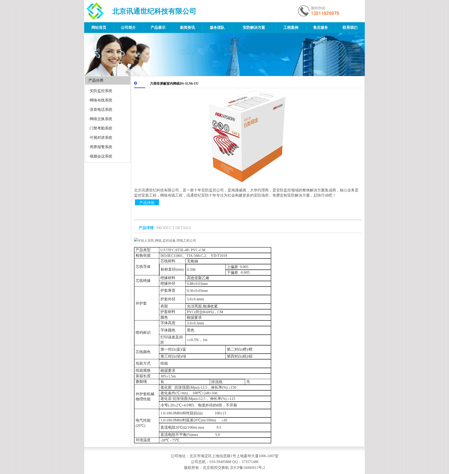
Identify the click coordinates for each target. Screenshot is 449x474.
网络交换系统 (101, 119)
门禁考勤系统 (101, 128)
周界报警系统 (101, 147)
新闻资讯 (187, 27)
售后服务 (320, 27)
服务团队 (217, 27)
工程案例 (290, 27)
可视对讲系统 (101, 138)
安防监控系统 (101, 91)
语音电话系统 (101, 109)
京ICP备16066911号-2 (247, 468)
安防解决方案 (254, 27)
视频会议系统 (101, 156)
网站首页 (98, 27)
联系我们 (350, 27)
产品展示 (158, 27)
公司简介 (128, 27)
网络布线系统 (101, 100)
